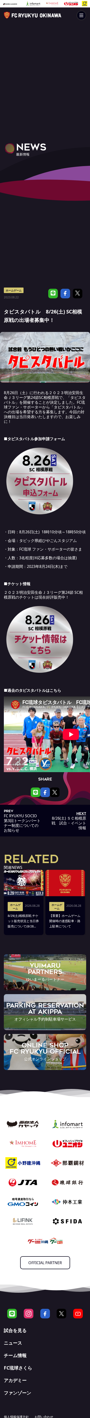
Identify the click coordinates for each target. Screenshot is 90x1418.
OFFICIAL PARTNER (45, 1262)
